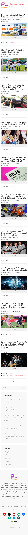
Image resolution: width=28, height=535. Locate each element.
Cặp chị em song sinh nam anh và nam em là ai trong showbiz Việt (14, 123)
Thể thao (7, 461)
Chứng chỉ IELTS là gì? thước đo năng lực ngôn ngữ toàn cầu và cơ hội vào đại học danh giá (13, 159)
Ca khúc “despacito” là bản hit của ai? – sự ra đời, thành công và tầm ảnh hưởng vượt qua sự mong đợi (14, 345)
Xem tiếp (14, 37)
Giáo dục (12, 42)
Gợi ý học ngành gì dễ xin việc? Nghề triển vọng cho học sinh (13, 16)
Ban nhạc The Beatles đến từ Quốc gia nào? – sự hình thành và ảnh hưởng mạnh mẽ (14, 233)
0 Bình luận (5, 21)
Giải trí (11, 149)
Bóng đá (12, 77)
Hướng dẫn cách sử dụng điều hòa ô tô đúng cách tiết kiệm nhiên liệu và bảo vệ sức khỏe (12, 87)
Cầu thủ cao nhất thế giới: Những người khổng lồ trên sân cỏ (13, 51)
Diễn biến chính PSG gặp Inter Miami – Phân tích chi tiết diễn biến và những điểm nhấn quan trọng (13, 306)
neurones (17, 19)
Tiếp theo (14, 381)
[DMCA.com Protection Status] (14, 521)
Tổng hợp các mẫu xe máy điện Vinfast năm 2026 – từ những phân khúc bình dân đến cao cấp (13, 196)
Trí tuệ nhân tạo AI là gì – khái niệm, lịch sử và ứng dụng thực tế (14, 269)
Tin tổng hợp (13, 114)
